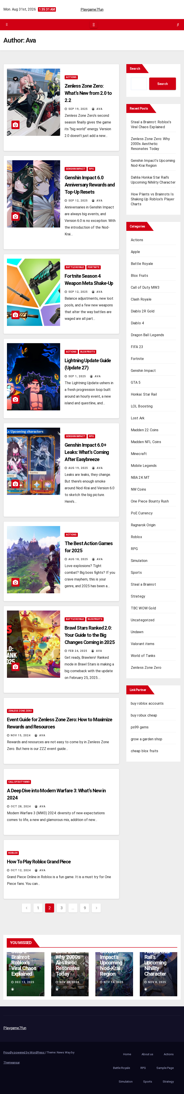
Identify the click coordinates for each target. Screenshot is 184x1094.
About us (147, 1054)
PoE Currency (142, 513)
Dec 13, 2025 (24, 982)
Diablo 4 (137, 323)
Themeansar (11, 1062)
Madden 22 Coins (145, 430)
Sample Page (165, 1068)
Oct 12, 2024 (21, 870)
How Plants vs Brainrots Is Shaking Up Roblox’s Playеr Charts (152, 199)
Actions (71, 77)
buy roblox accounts (147, 703)
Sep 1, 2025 (77, 376)
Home (127, 1054)
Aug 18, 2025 (78, 559)
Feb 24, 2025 (77, 650)
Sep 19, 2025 (78, 108)
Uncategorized (143, 620)
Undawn (137, 632)
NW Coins (138, 489)
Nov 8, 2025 (157, 982)
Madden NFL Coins (146, 442)
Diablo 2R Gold (143, 311)
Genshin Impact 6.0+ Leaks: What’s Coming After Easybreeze (87, 452)
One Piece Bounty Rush (150, 501)
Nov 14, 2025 (113, 982)
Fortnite (93, 267)
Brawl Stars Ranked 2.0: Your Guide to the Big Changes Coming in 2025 (90, 635)
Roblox (13, 853)
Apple (135, 252)
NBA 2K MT (140, 477)
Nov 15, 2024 (21, 735)
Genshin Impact (75, 169)
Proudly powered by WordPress (24, 1052)
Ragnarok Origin (143, 525)
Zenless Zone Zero (20, 711)
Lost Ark (138, 418)
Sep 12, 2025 (78, 200)
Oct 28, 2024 (21, 806)
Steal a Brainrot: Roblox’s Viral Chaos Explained (23, 962)
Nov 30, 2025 (69, 982)
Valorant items (143, 644)
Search (135, 68)
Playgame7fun (92, 9)
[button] (178, 24)
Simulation (139, 561)
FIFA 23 (137, 347)
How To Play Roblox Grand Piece (39, 861)
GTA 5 (136, 382)
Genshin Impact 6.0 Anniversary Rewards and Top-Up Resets (90, 185)
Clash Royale (141, 299)
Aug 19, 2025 (78, 468)
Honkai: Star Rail (144, 394)
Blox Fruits (87, 352)
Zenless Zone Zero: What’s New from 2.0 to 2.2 (88, 93)
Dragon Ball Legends (147, 335)
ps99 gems (140, 727)
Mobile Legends (144, 466)
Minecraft (139, 454)
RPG (91, 169)
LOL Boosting (142, 406)
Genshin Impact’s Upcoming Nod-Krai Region (111, 962)
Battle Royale (75, 267)
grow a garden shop (146, 739)
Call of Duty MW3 (19, 782)
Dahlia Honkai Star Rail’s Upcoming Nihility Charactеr (157, 960)
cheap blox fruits (144, 751)
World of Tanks (143, 656)
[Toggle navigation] (94, 24)
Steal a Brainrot (143, 584)
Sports (136, 572)
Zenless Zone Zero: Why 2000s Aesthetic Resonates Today (150, 144)
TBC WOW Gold (143, 608)
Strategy (138, 596)
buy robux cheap (144, 715)
